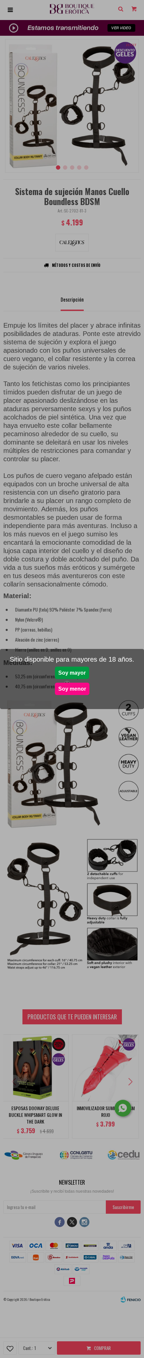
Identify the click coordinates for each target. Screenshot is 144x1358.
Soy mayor (72, 673)
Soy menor (72, 689)
